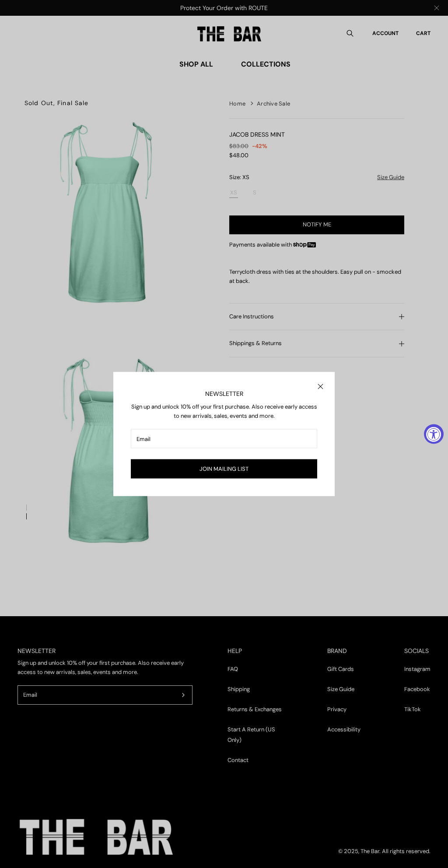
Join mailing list (224, 469)
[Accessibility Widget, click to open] (434, 434)
